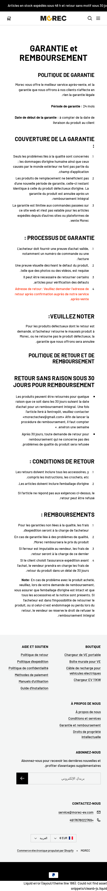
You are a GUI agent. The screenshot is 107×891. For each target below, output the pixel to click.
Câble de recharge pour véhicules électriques (83, 670)
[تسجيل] (22, 778)
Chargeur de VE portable (82, 655)
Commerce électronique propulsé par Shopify (45, 850)
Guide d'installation (34, 688)
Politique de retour (34, 655)
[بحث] (89, 18)
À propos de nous (88, 712)
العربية (43, 838)
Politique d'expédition (32, 661)
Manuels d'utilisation (33, 681)
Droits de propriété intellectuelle (87, 734)
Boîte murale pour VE (85, 661)
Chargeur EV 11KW (87, 680)
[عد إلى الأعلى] (100, 874)
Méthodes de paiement (31, 675)
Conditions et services (84, 718)
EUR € (63, 838)
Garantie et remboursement (80, 725)
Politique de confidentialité (28, 668)
